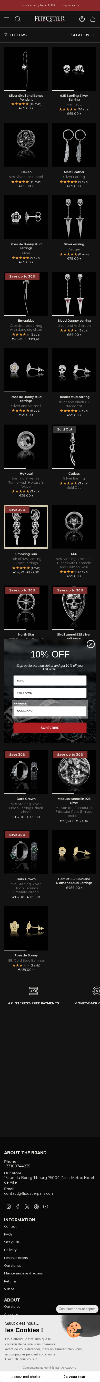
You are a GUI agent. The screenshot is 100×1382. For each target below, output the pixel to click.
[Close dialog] (90, 644)
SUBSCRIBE (50, 727)
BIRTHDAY (20, 703)
